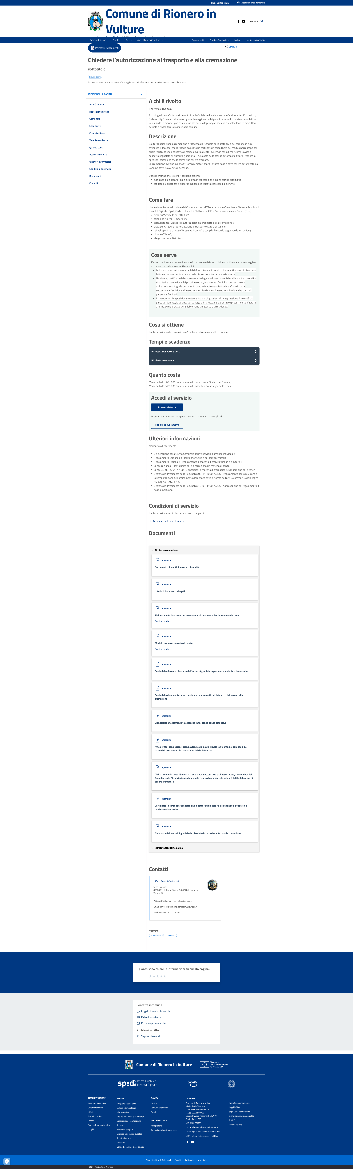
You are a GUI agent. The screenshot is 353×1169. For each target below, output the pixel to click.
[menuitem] (198, 40)
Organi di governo (95, 1107)
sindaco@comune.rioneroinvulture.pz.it (203, 1131)
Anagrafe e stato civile (126, 1103)
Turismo (120, 1125)
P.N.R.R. (232, 1120)
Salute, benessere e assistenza (130, 1146)
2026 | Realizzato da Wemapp (101, 1166)
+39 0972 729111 (193, 1123)
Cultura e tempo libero (126, 1107)
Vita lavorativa (123, 1112)
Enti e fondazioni (95, 1116)
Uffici (90, 1112)
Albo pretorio (156, 1125)
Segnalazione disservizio (239, 1111)
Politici (91, 1120)
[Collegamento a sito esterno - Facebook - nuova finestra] (238, 21)
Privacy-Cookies (152, 1160)
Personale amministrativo (99, 1125)
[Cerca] (262, 21)
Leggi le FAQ (234, 1107)
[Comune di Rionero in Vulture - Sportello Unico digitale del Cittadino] (95, 21)
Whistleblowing (235, 1124)
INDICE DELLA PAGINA (100, 94)
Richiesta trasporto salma (165, 351)
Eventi (153, 1112)
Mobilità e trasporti (125, 1129)
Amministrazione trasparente (164, 1130)
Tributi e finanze (124, 1138)
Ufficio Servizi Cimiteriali (166, 881)
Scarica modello (163, 621)
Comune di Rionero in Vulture (160, 21)
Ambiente (121, 1142)
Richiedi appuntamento (167, 425)
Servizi (120, 1098)
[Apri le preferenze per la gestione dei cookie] (6, 1161)
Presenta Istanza (167, 407)
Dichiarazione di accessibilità (241, 1115)
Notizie (154, 1103)
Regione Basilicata (220, 2)
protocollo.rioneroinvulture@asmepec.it (203, 1127)
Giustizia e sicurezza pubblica (129, 1133)
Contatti (190, 1098)
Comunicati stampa (159, 1107)
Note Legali (166, 1160)
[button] (250, 3)
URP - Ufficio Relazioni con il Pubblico (202, 1136)
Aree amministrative (97, 1103)
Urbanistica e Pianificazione (129, 1120)
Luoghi (91, 1129)
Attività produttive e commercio (130, 1116)
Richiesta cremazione (162, 360)
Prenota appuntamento (239, 1102)
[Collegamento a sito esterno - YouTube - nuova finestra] (243, 21)
